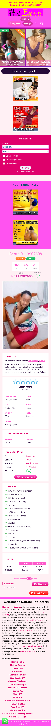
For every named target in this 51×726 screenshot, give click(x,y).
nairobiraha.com (33, 463)
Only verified (11, 163)
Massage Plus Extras (17, 681)
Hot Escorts (17, 671)
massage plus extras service (29, 646)
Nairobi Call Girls (27, 651)
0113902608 (23, 276)
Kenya (42, 360)
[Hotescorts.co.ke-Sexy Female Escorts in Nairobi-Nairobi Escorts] (25, 12)
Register (16, 23)
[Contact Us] (41, 23)
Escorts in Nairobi (25, 630)
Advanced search (26, 171)
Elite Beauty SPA (17, 678)
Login (29, 23)
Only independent (13, 159)
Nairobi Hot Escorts (11, 607)
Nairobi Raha (17, 662)
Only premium (11, 156)
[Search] (36, 23)
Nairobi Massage (17, 684)
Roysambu (33, 360)
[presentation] (4, 47)
